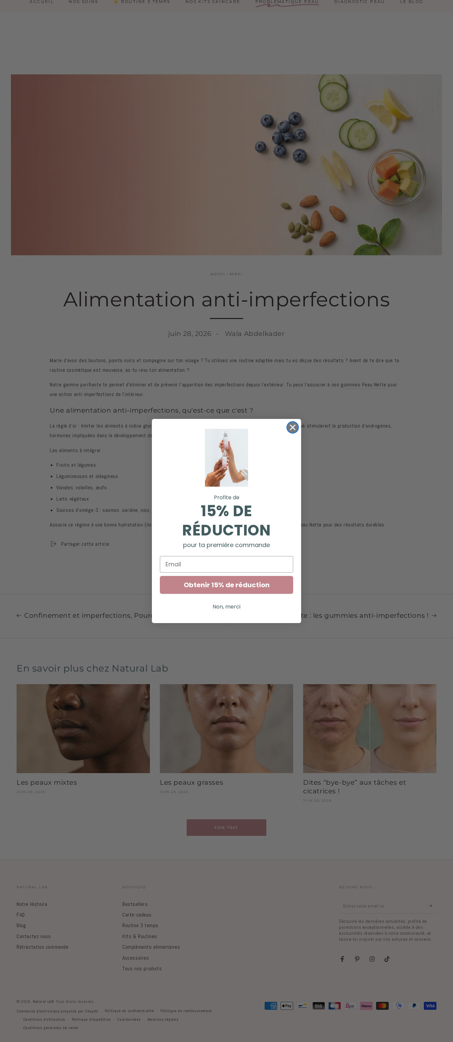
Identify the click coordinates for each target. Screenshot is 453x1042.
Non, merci (226, 606)
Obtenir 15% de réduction (227, 585)
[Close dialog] (292, 427)
